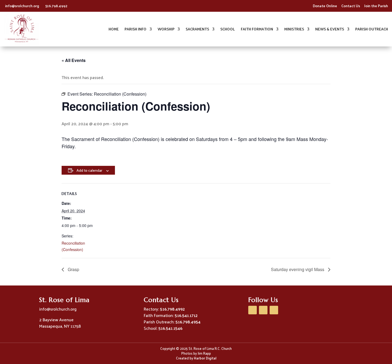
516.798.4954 (188, 322)
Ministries (294, 29)
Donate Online (325, 5)
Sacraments (197, 29)
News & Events (329, 29)
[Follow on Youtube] (263, 310)
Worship (166, 29)
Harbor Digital (205, 358)
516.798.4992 (56, 5)
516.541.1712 (186, 315)
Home (114, 29)
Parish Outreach (371, 29)
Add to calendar (89, 170)
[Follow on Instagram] (274, 310)
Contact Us (350, 5)
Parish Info (135, 29)
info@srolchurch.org (22, 5)
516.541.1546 (170, 328)
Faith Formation (257, 29)
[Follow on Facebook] (252, 310)
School (227, 29)
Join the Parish (376, 5)
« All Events (74, 60)
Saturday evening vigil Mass (298, 269)
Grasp (73, 269)
